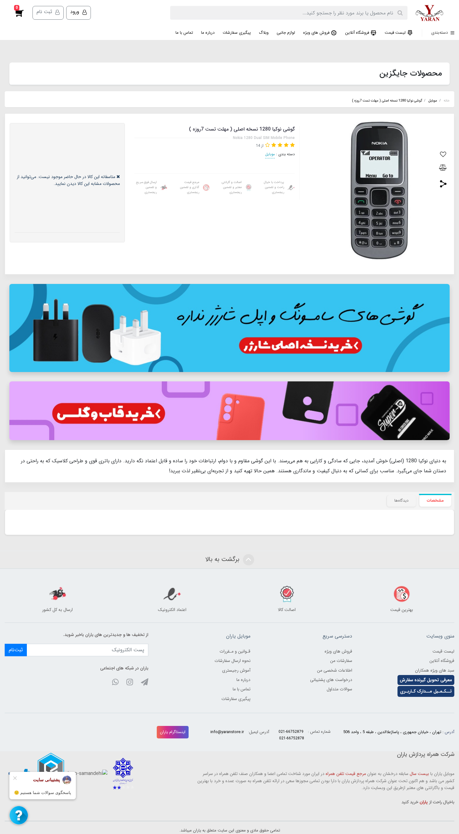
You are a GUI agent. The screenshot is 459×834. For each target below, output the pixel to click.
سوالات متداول (339, 689)
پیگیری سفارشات (237, 32)
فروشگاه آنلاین (357, 32)
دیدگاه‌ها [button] (401, 500)
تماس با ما (184, 32)
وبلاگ (264, 32)
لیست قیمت (396, 32)
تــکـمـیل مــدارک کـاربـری (426, 691)
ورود (75, 12)
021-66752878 (291, 738)
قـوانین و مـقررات (235, 651)
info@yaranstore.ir (227, 732)
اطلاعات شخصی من (334, 670)
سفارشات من (341, 660)
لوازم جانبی (286, 32)
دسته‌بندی (440, 32)
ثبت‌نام (16, 650)
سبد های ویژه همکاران (434, 670)
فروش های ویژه (317, 32)
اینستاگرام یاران (172, 732)
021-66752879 (291, 732)
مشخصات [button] (435, 500)
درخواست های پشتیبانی (331, 679)
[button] (23, 13)
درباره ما (208, 32)
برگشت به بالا (223, 559)
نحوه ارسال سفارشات (232, 660)
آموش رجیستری (236, 670)
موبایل (270, 154)
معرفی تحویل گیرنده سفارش (426, 680)
